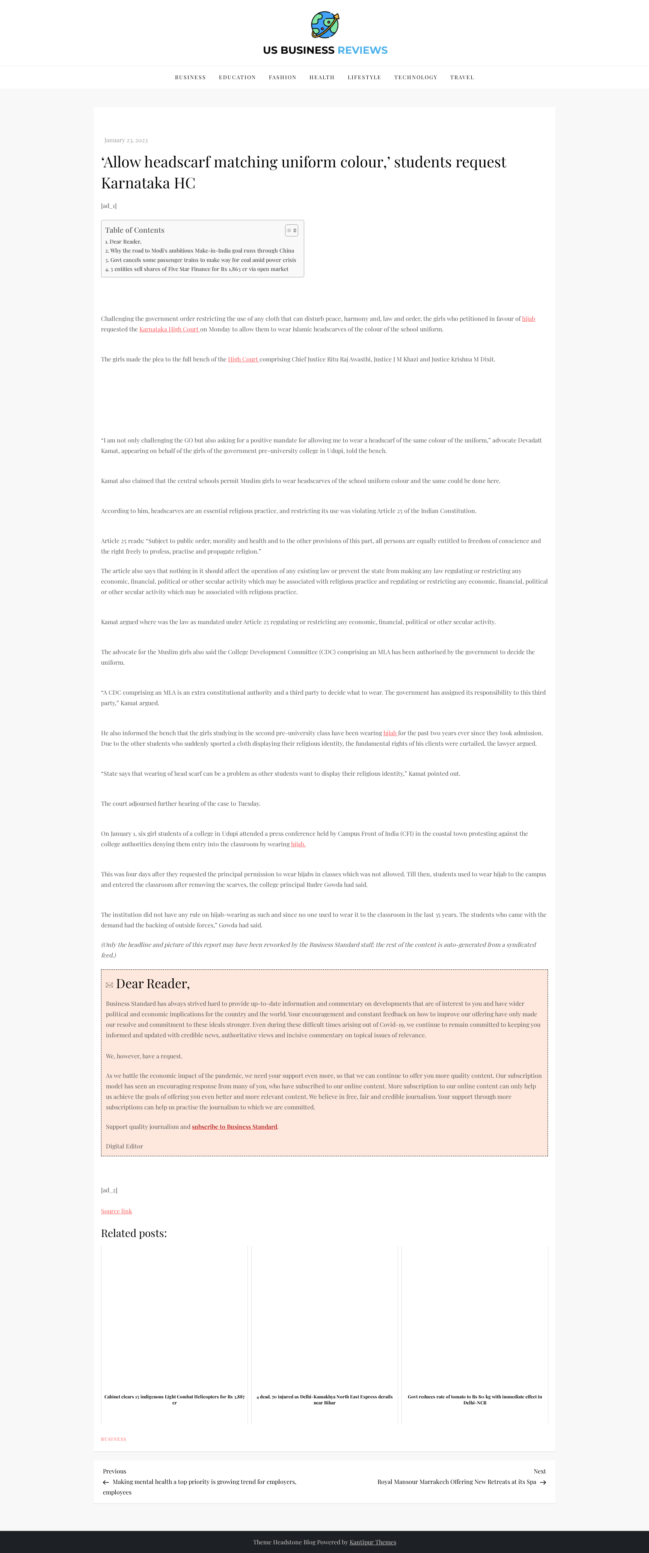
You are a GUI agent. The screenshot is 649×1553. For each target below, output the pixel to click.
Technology (416, 77)
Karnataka (154, 329)
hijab (528, 318)
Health (322, 77)
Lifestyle (365, 77)
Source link (116, 1211)
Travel (462, 77)
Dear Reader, (126, 241)
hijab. (298, 844)
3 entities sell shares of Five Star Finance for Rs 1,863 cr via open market (199, 268)
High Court (184, 329)
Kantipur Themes (373, 1542)
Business (190, 77)
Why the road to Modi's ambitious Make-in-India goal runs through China (202, 250)
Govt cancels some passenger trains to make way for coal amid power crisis (203, 259)
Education (237, 77)
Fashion (283, 77)
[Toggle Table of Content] (287, 230)
